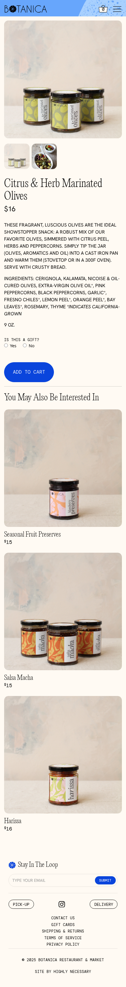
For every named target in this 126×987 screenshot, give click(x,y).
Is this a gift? (21, 339)
